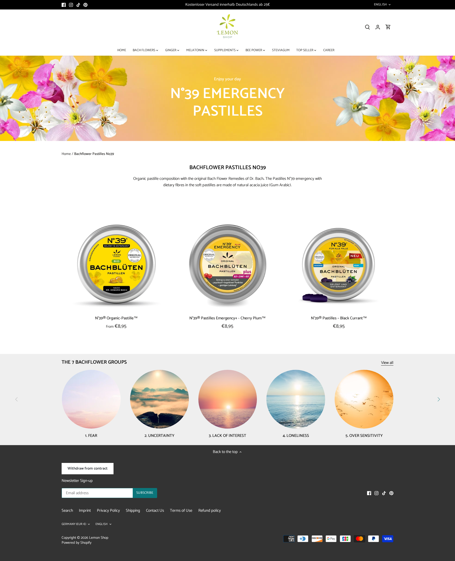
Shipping (133, 510)
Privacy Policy (108, 510)
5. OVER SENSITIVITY (364, 435)
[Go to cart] (388, 27)
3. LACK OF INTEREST (227, 435)
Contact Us (155, 510)
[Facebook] (64, 5)
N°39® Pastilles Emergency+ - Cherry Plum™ (227, 318)
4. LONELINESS (296, 435)
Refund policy (209, 510)
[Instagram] (71, 5)
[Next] (438, 399)
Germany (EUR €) (74, 524)
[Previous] (16, 399)
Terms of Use (181, 510)
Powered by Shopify (76, 543)
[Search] (367, 27)
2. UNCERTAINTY (159, 435)
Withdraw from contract (88, 468)
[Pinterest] (85, 5)
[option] (227, 98)
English (380, 5)
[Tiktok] (78, 5)
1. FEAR (91, 435)
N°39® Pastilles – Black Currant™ (339, 318)
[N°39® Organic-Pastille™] (116, 266)
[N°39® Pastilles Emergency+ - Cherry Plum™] (228, 266)
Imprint (85, 510)
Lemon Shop (98, 538)
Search (67, 510)
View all (387, 363)
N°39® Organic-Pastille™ (116, 318)
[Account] (378, 27)
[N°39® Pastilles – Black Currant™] (339, 266)
